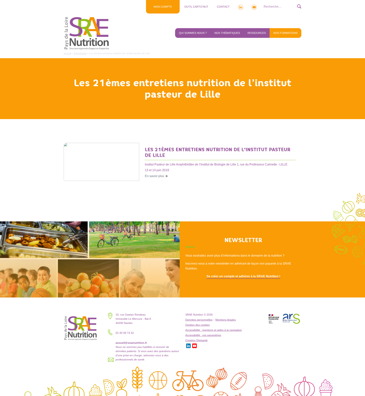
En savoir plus (154, 176)
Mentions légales (225, 319)
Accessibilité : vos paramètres (203, 335)
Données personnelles (198, 319)
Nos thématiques (227, 32)
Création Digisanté (196, 340)
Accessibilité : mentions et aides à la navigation (213, 330)
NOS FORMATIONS (285, 32)
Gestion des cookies (197, 325)
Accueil (67, 53)
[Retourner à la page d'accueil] (87, 33)
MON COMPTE (163, 6)
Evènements (80, 53)
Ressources (257, 32)
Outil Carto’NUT (196, 6)
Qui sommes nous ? (193, 32)
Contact (223, 6)
